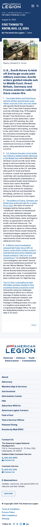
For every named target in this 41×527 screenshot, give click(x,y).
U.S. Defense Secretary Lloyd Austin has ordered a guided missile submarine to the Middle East (20, 155)
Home (3, 13)
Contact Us (9, 460)
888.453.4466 (10, 458)
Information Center (15, 13)
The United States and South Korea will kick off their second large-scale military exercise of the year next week (20, 100)
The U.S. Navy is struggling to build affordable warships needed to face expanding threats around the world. (18, 285)
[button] (32, 6)
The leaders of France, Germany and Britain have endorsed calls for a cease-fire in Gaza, (20, 203)
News (26, 13)
